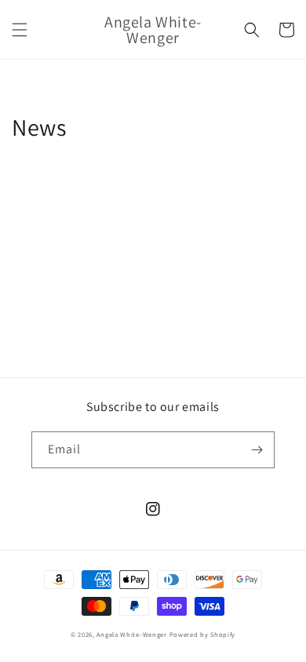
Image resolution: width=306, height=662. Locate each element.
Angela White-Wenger (131, 634)
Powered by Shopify (202, 634)
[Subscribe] (256, 449)
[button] (19, 30)
